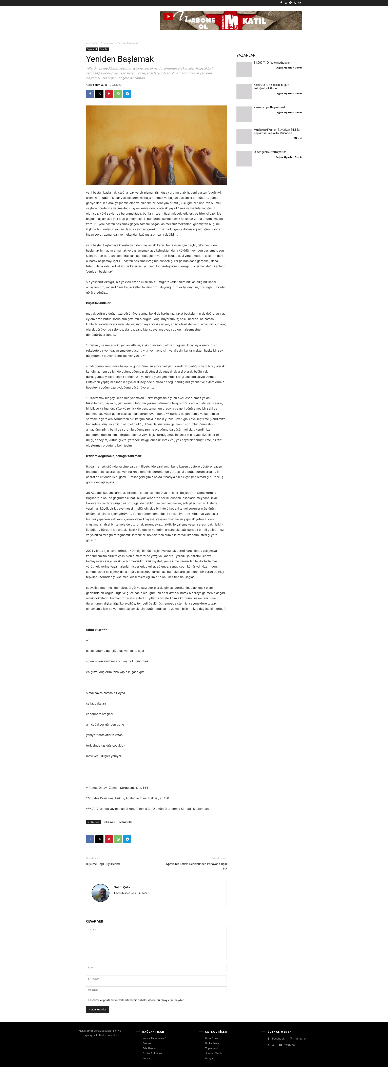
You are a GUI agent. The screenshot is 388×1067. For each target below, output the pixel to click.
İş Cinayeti (109, 821)
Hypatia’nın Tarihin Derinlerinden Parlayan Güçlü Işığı (196, 866)
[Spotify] (290, 3)
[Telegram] (127, 94)
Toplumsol (107, 43)
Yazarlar (104, 49)
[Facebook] (281, 3)
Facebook (278, 1038)
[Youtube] (299, 3)
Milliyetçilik (125, 821)
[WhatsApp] (118, 94)
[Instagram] (286, 3)
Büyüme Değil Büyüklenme (103, 864)
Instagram (301, 1038)
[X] (295, 3)
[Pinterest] (109, 94)
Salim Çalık (100, 84)
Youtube (289, 1044)
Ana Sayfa (91, 43)
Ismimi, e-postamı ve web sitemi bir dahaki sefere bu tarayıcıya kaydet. (137, 1000)
